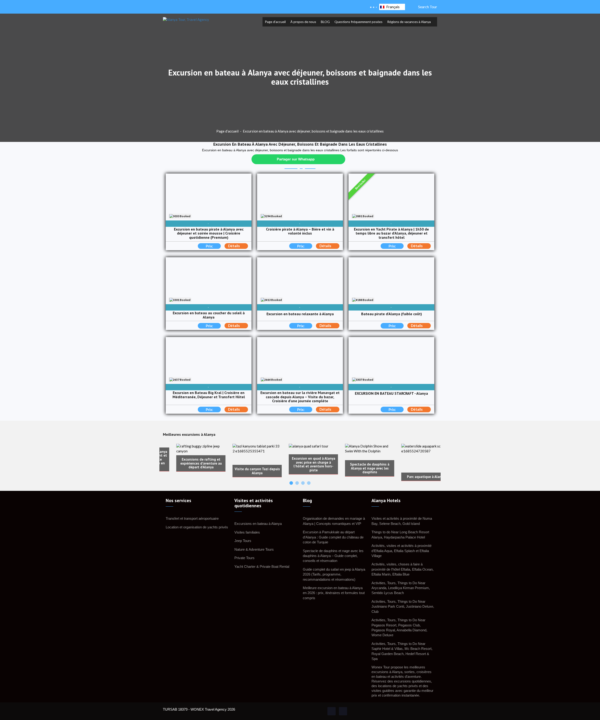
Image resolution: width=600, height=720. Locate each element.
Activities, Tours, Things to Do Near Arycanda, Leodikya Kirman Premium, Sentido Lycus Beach (400, 588)
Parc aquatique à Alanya (413, 477)
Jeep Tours (242, 541)
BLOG (325, 22)
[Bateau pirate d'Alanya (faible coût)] (391, 280)
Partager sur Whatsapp (296, 159)
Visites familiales (247, 532)
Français (393, 7)
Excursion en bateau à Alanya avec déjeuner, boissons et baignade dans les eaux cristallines (313, 131)
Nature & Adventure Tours (254, 549)
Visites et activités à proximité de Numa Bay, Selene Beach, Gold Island (401, 520)
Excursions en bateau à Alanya (258, 524)
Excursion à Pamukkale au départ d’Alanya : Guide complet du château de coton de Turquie (333, 537)
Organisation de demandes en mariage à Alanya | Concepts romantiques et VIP (334, 520)
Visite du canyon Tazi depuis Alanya (243, 471)
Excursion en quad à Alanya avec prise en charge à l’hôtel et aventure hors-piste (300, 464)
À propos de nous (303, 22)
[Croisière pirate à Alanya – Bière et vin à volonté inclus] (300, 197)
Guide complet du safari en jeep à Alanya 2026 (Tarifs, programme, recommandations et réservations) (334, 574)
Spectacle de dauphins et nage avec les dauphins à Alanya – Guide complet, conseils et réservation (333, 556)
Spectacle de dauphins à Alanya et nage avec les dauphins (356, 468)
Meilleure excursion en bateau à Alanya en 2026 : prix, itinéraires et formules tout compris (334, 593)
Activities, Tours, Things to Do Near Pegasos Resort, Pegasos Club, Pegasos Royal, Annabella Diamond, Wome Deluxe (399, 627)
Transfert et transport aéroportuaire (192, 518)
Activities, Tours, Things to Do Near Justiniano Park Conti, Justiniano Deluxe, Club (402, 606)
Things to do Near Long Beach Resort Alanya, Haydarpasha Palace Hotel (400, 534)
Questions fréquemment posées (358, 22)
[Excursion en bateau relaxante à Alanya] (300, 280)
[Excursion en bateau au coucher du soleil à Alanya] (208, 280)
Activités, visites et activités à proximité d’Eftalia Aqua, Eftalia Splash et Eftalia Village (401, 551)
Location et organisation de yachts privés (197, 527)
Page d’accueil (275, 22)
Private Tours (244, 558)
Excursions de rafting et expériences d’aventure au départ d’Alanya (187, 463)
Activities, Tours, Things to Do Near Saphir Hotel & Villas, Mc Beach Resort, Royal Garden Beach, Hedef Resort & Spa (401, 651)
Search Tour (427, 6)
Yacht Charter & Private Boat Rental (261, 566)
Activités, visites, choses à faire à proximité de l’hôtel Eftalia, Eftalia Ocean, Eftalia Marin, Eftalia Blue (402, 569)
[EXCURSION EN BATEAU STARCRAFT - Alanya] (391, 360)
